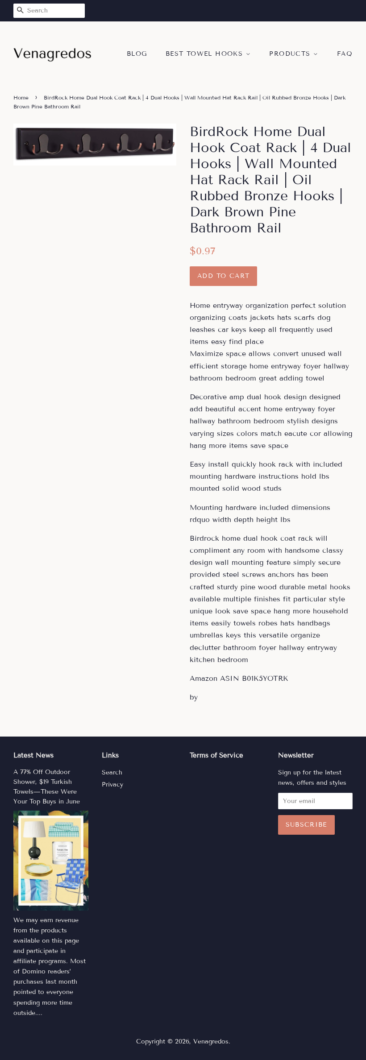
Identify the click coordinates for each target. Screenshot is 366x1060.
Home (21, 97)
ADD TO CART (223, 276)
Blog (137, 54)
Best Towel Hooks (206, 54)
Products (291, 54)
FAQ (345, 54)
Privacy (112, 784)
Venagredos (211, 1041)
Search (112, 772)
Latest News (33, 755)
